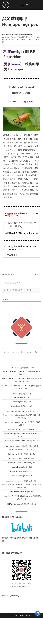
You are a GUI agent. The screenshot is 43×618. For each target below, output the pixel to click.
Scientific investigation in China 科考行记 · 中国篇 (20, 441)
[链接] (27, 289)
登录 (38, 274)
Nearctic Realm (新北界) (19, 467)
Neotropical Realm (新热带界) (19, 471)
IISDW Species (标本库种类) (16, 37)
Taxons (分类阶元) (18, 394)
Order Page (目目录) (20, 397)
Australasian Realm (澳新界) (19, 458)
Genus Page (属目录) (18, 406)
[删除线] (13, 289)
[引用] (21, 289)
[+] (33, 290)
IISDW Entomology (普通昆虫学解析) (20, 504)
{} (30, 290)
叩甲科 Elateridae (12, 34)
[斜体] (7, 289)
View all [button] (13, 101)
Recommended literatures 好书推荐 (20, 429)
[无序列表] (18, 289)
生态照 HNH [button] (27, 101)
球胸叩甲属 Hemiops (26, 34)
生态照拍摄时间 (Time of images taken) (16, 214)
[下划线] (10, 289)
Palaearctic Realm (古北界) (18, 449)
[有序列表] (15, 289)
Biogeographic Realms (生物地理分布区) (19, 446)
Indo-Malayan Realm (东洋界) (18, 454)
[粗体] (4, 289)
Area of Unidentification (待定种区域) (19, 481)
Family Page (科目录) (19, 402)
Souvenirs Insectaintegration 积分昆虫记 (19, 411)
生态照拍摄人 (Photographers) (20, 233)
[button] (21, 214)
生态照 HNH (12, 255)
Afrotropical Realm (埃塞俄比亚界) (20, 463)
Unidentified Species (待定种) (19, 492)
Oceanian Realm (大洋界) (20, 476)
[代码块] (24, 289)
